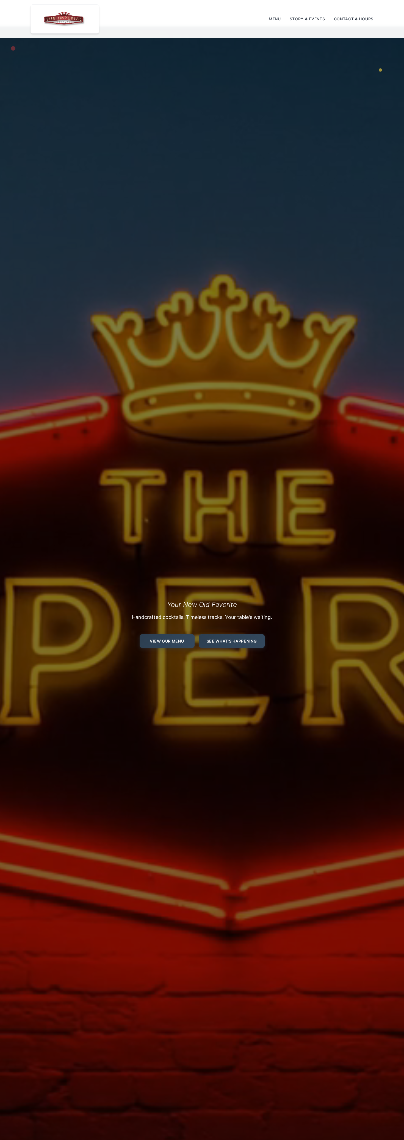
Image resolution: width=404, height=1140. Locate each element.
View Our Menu (167, 641)
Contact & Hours (354, 18)
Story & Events (307, 18)
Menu (275, 18)
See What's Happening (232, 641)
